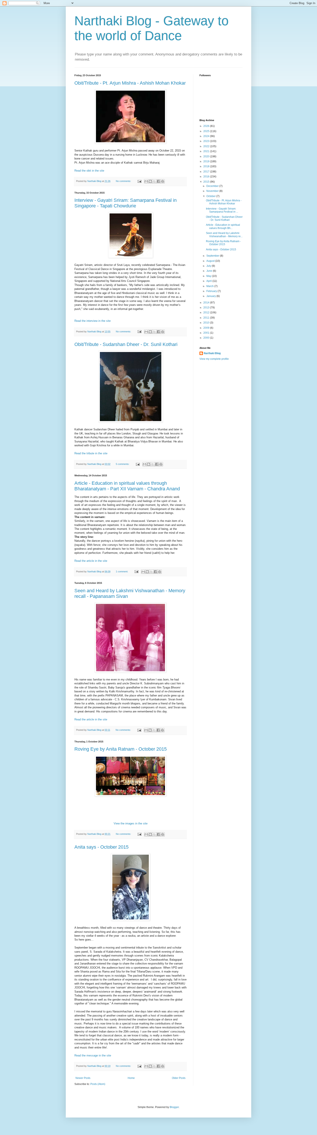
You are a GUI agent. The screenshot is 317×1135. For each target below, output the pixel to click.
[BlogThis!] (150, 181)
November (212, 191)
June (209, 270)
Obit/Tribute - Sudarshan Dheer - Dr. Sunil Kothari (125, 344)
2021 (206, 151)
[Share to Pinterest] (162, 181)
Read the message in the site (92, 1055)
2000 (206, 337)
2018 (206, 166)
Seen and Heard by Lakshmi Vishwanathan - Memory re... (224, 235)
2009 (206, 327)
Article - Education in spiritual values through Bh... (223, 226)
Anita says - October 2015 (101, 847)
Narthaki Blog (212, 353)
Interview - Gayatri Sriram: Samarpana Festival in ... (222, 210)
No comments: (124, 181)
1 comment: (122, 571)
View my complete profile (214, 358)
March (210, 286)
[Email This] (146, 181)
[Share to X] (154, 181)
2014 (206, 302)
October (211, 196)
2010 (206, 322)
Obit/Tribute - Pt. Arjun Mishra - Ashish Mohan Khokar (130, 83)
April (209, 281)
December (212, 186)
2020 (206, 156)
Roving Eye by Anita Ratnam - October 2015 (120, 749)
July (209, 265)
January (211, 296)
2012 (206, 312)
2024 (206, 136)
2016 (206, 176)
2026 (206, 126)
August (210, 260)
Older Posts (178, 1078)
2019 (206, 161)
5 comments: (123, 464)
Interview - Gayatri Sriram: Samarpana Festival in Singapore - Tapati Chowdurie (125, 202)
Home (131, 1078)
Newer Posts (82, 1078)
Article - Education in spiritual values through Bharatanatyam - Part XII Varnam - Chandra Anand (127, 485)
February (212, 291)
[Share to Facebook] (158, 181)
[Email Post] (139, 181)
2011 (206, 317)
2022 (206, 146)
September (213, 255)
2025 (206, 131)
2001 (206, 332)
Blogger (174, 1107)
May (209, 276)
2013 (206, 307)
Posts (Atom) (97, 1084)
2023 (206, 141)
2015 (206, 181)
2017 (206, 171)
